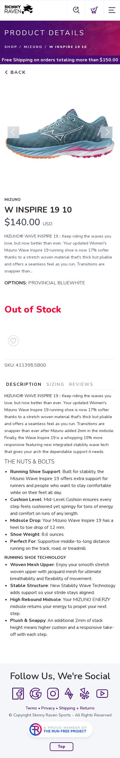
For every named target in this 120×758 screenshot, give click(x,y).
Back (17, 72)
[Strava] (69, 693)
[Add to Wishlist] (13, 340)
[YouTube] (102, 693)
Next (106, 132)
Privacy (48, 708)
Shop (10, 46)
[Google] (35, 693)
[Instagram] (53, 693)
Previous (13, 132)
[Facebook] (18, 693)
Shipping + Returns (77, 708)
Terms (31, 708)
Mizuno (33, 46)
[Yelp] (84, 693)
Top (61, 746)
